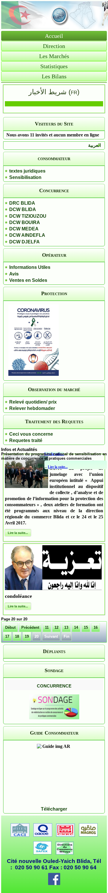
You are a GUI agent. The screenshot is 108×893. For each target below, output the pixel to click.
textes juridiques (27, 171)
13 (66, 627)
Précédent (30, 627)
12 (56, 627)
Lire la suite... (58, 467)
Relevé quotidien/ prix (33, 402)
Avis (14, 273)
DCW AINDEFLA (27, 235)
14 (76, 627)
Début (10, 627)
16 (96, 627)
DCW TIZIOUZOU (27, 216)
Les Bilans (54, 76)
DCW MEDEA (24, 228)
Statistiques (54, 66)
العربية (94, 145)
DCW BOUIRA (24, 222)
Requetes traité (25, 440)
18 (17, 636)
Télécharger (54, 809)
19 (27, 636)
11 (47, 627)
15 (86, 627)
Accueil (54, 36)
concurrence (54, 685)
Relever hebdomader (32, 408)
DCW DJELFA (24, 241)
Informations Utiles (29, 267)
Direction (54, 46)
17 (7, 636)
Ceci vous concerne (31, 434)
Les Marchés (54, 56)
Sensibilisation (25, 177)
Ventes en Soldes (28, 280)
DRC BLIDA (22, 203)
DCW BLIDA (22, 209)
